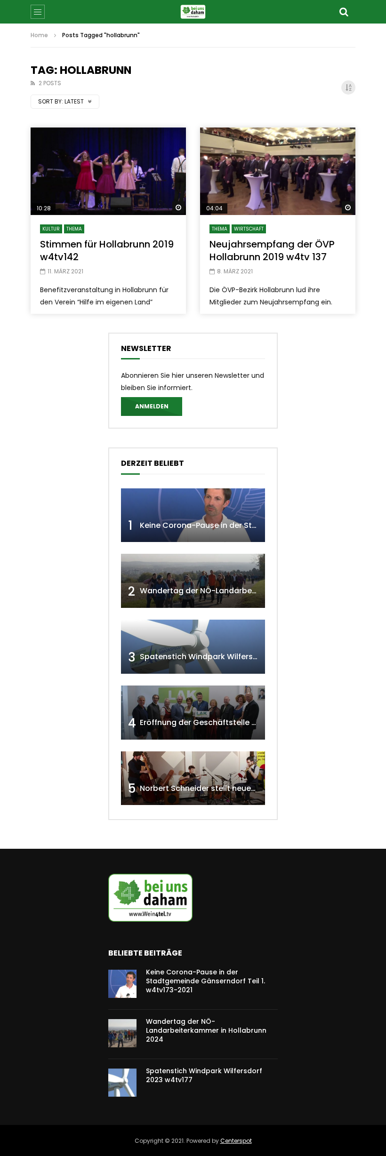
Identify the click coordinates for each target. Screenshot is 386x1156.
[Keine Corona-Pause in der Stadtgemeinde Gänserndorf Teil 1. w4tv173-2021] (193, 515)
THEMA (74, 228)
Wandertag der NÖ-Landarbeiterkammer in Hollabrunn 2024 (255, 590)
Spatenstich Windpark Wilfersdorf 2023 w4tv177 (231, 656)
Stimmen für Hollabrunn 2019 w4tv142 (107, 250)
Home (39, 35)
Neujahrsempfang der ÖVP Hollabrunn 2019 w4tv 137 (272, 250)
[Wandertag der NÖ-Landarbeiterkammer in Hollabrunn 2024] (193, 581)
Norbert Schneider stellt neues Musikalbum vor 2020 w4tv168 (255, 788)
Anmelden (152, 406)
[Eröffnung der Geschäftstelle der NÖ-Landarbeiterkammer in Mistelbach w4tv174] (193, 713)
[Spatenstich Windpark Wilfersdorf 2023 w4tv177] (193, 647)
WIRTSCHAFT (249, 228)
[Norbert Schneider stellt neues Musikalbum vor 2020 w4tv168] (193, 778)
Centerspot (236, 1141)
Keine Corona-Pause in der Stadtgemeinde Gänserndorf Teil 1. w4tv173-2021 (205, 981)
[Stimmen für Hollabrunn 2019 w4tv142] (108, 171)
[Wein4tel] (192, 12)
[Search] (343, 12)
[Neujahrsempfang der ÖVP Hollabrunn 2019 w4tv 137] (277, 171)
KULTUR (51, 228)
